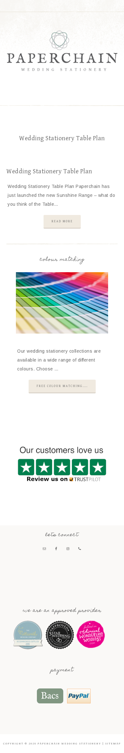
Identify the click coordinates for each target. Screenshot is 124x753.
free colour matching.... (62, 386)
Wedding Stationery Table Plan (49, 171)
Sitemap (113, 743)
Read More (62, 221)
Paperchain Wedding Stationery (62, 50)
